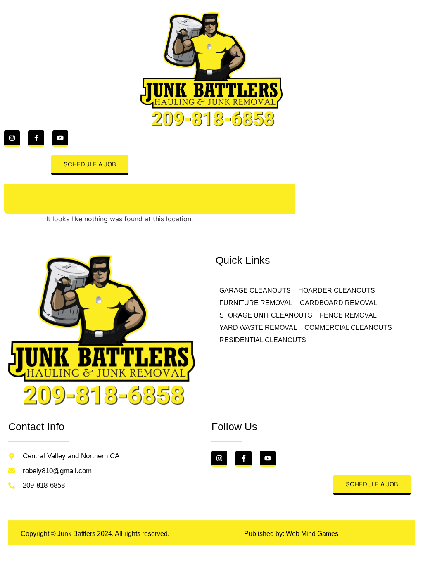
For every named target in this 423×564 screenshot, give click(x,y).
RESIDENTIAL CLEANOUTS (262, 340)
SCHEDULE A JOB (90, 164)
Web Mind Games (312, 533)
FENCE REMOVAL (348, 315)
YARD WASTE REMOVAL (258, 327)
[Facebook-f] (36, 138)
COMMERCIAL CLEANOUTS (348, 327)
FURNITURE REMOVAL (255, 302)
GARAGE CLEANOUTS (255, 290)
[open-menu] (12, 199)
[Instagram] (12, 138)
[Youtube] (60, 138)
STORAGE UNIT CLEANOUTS (265, 315)
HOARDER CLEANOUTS (336, 290)
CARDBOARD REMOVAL (338, 302)
